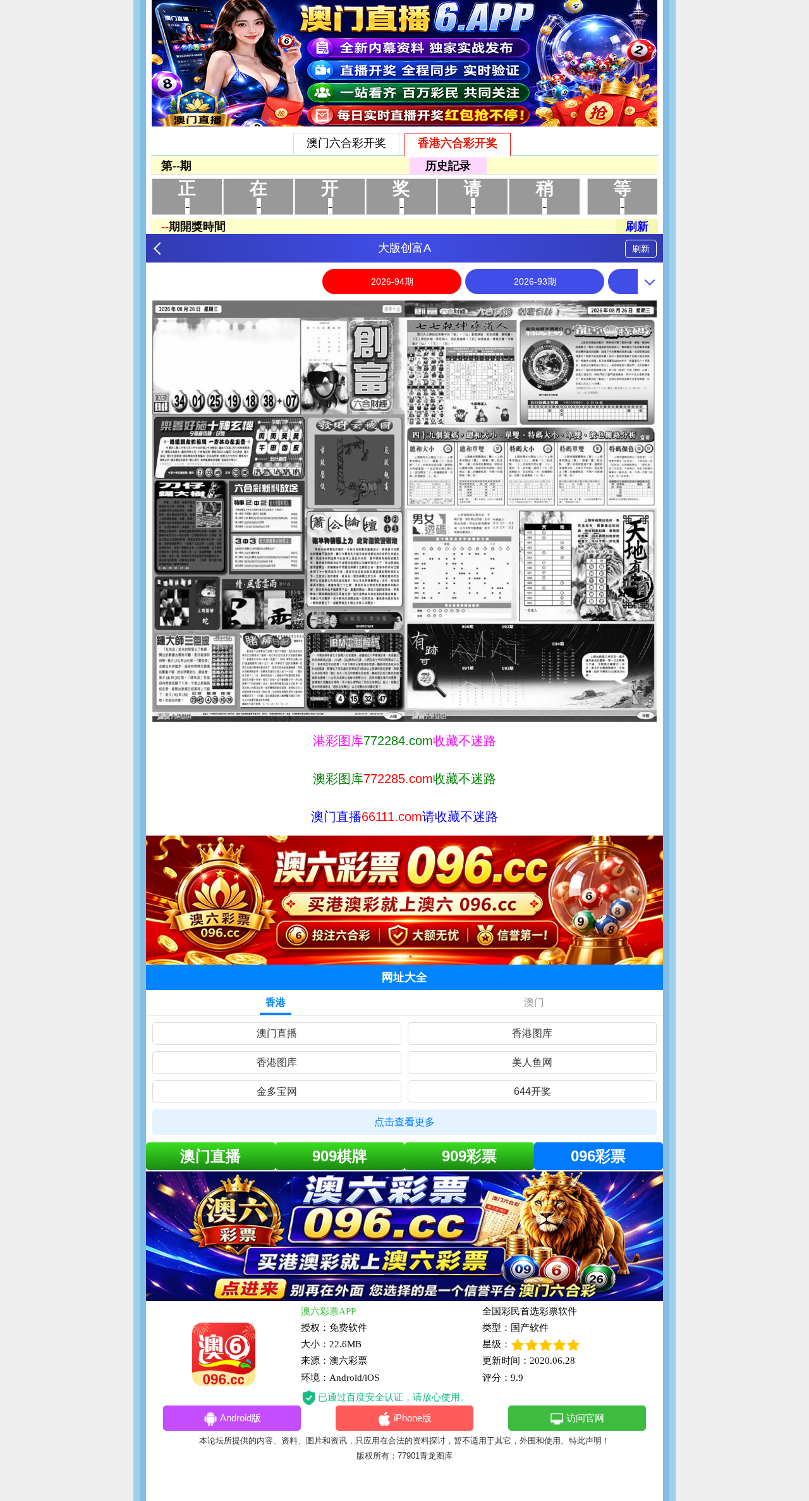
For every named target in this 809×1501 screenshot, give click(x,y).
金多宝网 (277, 1091)
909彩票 (469, 1155)
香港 (275, 1002)
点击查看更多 (404, 1121)
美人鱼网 (532, 1062)
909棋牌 (339, 1155)
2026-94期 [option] (392, 281)
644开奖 (532, 1091)
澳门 (534, 1002)
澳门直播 (277, 1033)
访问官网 (585, 1417)
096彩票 (598, 1155)
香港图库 (532, 1033)
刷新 (641, 249)
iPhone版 (413, 1417)
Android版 (240, 1417)
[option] (404, 511)
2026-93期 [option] (535, 281)
